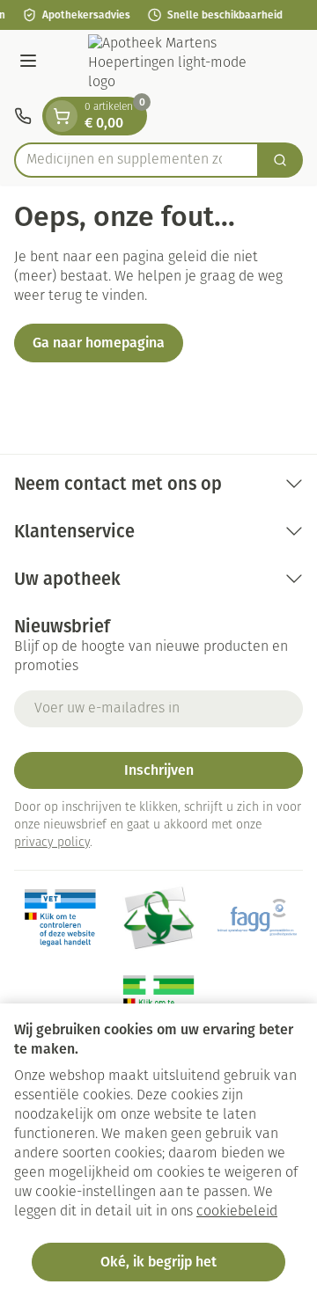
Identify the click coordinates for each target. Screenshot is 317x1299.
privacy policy (52, 843)
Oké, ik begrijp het (158, 1261)
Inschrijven (159, 770)
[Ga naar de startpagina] (176, 63)
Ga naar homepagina (99, 342)
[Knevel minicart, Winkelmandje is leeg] (61, 116)
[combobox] (136, 160)
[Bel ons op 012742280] (23, 116)
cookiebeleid (236, 1212)
